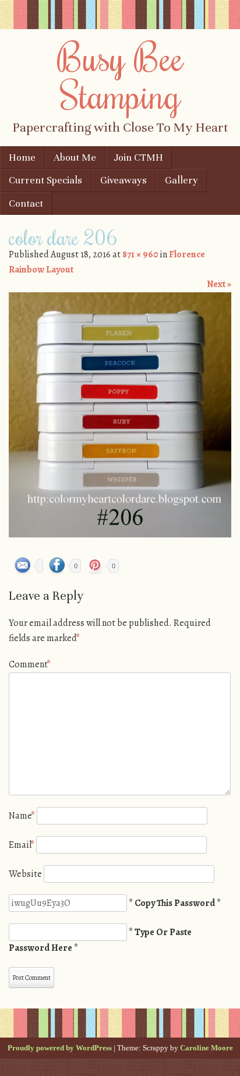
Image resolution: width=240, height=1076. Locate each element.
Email (21, 844)
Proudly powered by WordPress (60, 1047)
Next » (219, 284)
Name (22, 815)
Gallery (181, 180)
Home (22, 157)
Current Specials (45, 180)
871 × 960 (140, 254)
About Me (75, 157)
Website (25, 874)
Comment (30, 664)
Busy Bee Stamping (120, 75)
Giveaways (123, 180)
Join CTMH (138, 157)
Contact (26, 203)
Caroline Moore (206, 1047)
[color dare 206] (120, 534)
